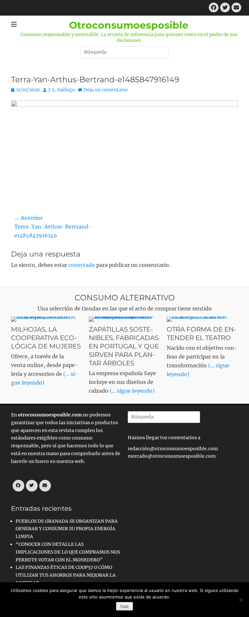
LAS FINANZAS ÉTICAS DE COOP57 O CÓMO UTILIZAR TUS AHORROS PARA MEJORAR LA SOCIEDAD (66, 575)
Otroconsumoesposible (128, 25)
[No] (241, 600)
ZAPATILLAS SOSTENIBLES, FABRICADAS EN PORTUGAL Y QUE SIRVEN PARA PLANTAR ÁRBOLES (124, 346)
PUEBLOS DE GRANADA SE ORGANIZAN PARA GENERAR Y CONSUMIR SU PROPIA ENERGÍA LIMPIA (67, 529)
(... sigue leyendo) (132, 390)
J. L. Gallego (61, 90)
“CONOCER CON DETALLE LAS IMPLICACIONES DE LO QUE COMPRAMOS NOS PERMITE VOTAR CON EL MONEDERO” (68, 552)
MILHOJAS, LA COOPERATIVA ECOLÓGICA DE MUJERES (46, 337)
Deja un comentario (106, 90)
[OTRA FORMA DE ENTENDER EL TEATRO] (202, 319)
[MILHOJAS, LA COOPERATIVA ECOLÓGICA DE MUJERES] (46, 319)
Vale (124, 606)
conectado (81, 265)
